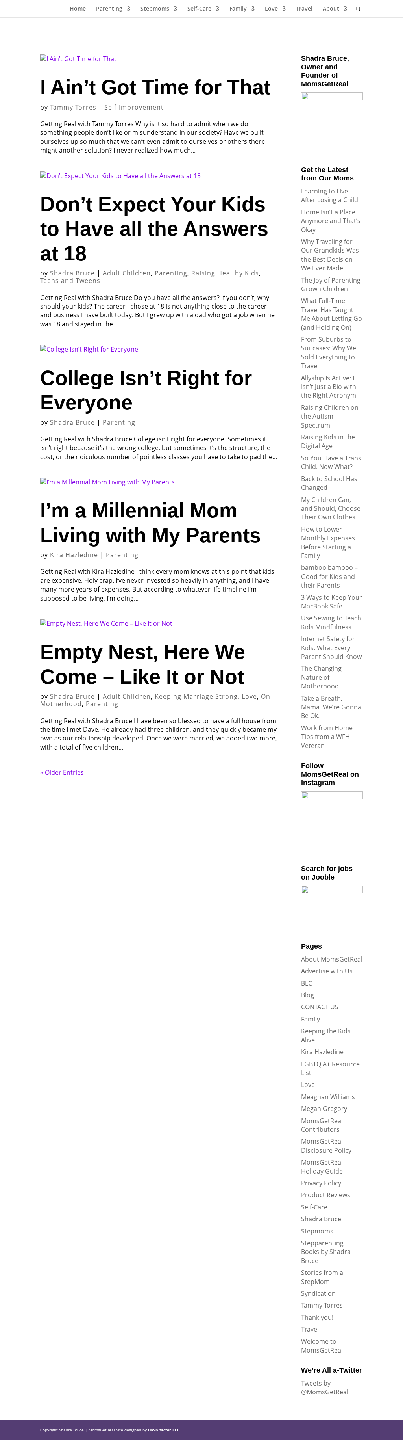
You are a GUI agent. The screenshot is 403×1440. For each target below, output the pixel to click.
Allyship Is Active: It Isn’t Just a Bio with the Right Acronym (329, 387)
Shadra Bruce (72, 273)
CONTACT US (319, 1007)
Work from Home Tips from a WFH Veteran (327, 737)
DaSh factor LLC (163, 1430)
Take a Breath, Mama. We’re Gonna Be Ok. (331, 707)
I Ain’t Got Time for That (155, 87)
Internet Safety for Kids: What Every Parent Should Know (331, 647)
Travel (304, 9)
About (331, 9)
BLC (306, 983)
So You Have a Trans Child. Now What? (331, 462)
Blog (307, 995)
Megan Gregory (324, 1108)
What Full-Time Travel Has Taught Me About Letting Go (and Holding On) (331, 313)
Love (271, 9)
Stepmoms (154, 9)
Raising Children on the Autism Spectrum (330, 416)
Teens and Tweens (70, 280)
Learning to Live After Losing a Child (329, 195)
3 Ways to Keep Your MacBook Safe (331, 601)
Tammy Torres (73, 107)
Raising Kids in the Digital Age (328, 441)
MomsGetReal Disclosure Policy (326, 1145)
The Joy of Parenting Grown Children (330, 284)
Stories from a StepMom (322, 1277)
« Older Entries (62, 772)
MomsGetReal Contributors (322, 1125)
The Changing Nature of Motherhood (321, 677)
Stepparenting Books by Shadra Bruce (326, 1252)
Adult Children (127, 273)
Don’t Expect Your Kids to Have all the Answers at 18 (154, 229)
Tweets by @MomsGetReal (324, 1387)
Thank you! (317, 1317)
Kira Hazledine (74, 555)
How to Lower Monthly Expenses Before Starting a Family (328, 542)
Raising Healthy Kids (225, 273)
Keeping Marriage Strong (196, 696)
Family (238, 9)
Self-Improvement (134, 107)
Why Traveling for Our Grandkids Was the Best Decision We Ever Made (330, 254)
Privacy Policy (321, 1183)
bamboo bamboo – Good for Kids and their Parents (329, 576)
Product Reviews (325, 1195)
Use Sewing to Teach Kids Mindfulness (331, 622)
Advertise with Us (327, 971)
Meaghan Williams (328, 1096)
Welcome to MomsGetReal (322, 1345)
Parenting (109, 9)
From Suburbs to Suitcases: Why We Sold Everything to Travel (328, 352)
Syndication (318, 1293)
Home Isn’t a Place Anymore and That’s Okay (330, 221)
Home (78, 9)
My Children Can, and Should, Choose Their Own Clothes (330, 508)
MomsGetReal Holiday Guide (322, 1166)
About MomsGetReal (331, 959)
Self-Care (199, 9)
